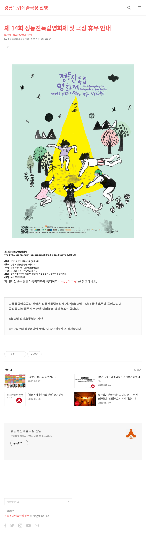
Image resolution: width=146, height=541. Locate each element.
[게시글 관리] (22, 354)
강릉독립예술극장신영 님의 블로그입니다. (31, 436)
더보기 (138, 370)
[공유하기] (17, 354)
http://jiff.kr (67, 281)
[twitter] (12, 526)
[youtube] (28, 526)
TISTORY (9, 511)
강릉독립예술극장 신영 (26, 7)
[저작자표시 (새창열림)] (43, 354)
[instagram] (20, 526)
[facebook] (5, 526)
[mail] (37, 526)
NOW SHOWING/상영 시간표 (18, 35)
